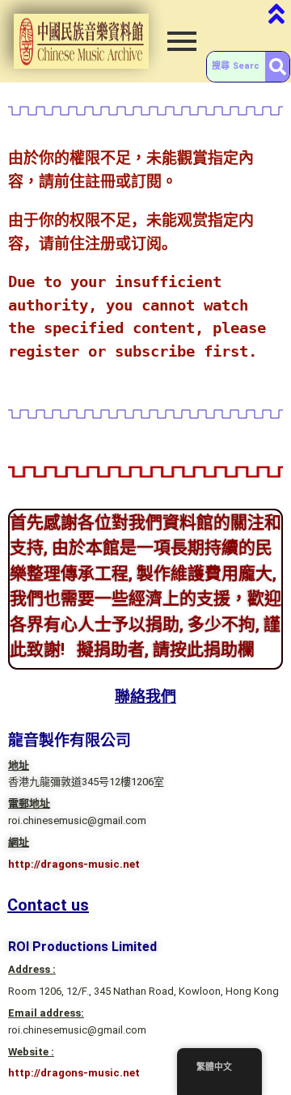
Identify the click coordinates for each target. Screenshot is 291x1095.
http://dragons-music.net (74, 864)
